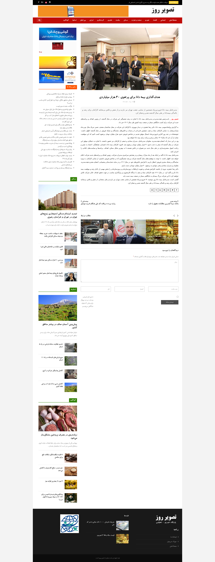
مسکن (126, 20)
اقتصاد (155, 20)
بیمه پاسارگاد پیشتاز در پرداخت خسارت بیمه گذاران (57, 168)
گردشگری (100, 20)
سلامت (118, 20)
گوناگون (66, 20)
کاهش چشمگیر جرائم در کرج (53, 371)
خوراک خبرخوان (172, 541)
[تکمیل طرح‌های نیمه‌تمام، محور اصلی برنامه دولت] (71, 276)
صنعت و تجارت (136, 20)
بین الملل (83, 20)
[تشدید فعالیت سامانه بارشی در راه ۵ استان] (71, 347)
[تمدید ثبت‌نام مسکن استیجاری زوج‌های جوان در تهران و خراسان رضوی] (57, 197)
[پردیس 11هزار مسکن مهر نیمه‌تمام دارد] (71, 263)
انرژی (91, 20)
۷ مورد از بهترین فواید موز (54, 481)
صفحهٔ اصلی (173, 20)
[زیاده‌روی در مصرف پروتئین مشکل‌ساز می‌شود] (57, 418)
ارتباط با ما (174, 537)
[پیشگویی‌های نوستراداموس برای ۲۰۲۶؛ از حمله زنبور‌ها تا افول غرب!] (71, 498)
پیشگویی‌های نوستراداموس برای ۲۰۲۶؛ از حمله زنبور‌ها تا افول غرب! (52, 497)
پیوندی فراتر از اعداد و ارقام (64, 97)
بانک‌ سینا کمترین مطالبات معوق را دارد (163, 203)
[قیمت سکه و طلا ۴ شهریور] (162, 232)
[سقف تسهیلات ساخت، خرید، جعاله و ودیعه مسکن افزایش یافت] (71, 237)
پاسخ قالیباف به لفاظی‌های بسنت (126, 237)
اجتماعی (163, 20)
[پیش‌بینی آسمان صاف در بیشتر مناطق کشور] (57, 308)
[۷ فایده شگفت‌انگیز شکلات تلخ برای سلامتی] (71, 458)
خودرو (147, 20)
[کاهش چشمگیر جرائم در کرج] (71, 374)
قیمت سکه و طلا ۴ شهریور (157, 237)
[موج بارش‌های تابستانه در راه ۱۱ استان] (71, 361)
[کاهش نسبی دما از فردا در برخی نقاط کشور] (71, 387)
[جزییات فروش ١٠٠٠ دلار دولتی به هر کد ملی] (122, 525)
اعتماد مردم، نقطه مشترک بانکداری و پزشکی (59, 94)
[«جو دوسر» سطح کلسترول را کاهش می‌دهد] (71, 471)
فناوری (110, 20)
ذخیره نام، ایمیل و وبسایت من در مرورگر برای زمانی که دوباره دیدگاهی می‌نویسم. (87, 302)
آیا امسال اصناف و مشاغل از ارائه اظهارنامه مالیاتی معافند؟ (151, 2)
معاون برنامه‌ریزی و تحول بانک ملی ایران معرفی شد (57, 109)
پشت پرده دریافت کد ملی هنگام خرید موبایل (98, 203)
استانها (74, 20)
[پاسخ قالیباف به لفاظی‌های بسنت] (129, 232)
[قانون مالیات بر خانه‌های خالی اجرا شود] (71, 250)
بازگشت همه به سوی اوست (64, 106)
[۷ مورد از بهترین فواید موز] (71, 484)
